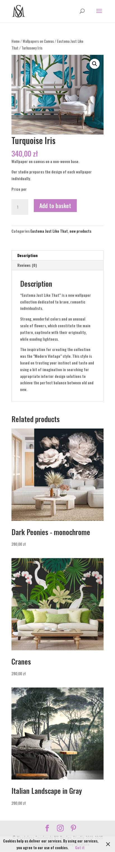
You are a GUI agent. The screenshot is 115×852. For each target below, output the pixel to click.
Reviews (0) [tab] (27, 265)
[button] (95, 64)
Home (15, 41)
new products (80, 231)
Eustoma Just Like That (49, 231)
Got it (80, 847)
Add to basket (55, 205)
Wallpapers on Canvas (38, 41)
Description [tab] (27, 255)
